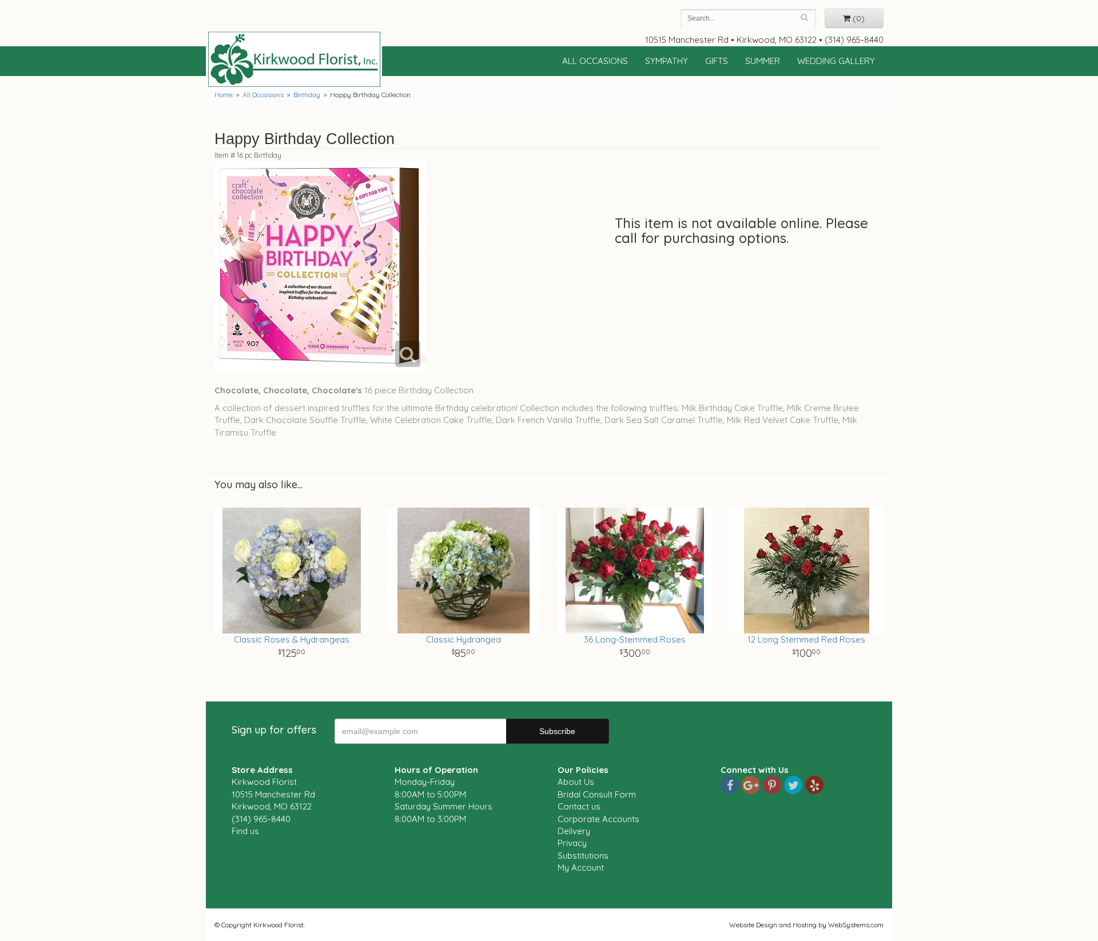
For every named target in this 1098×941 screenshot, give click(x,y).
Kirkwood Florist (294, 59)
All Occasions (595, 60)
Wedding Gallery (836, 60)
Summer (762, 60)
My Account (581, 867)
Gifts (716, 60)
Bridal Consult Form (597, 794)
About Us (576, 781)
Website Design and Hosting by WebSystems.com (806, 924)
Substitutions (583, 855)
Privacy (572, 843)
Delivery (574, 831)
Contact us (579, 806)
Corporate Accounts (598, 819)
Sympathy (666, 60)
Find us (245, 831)
